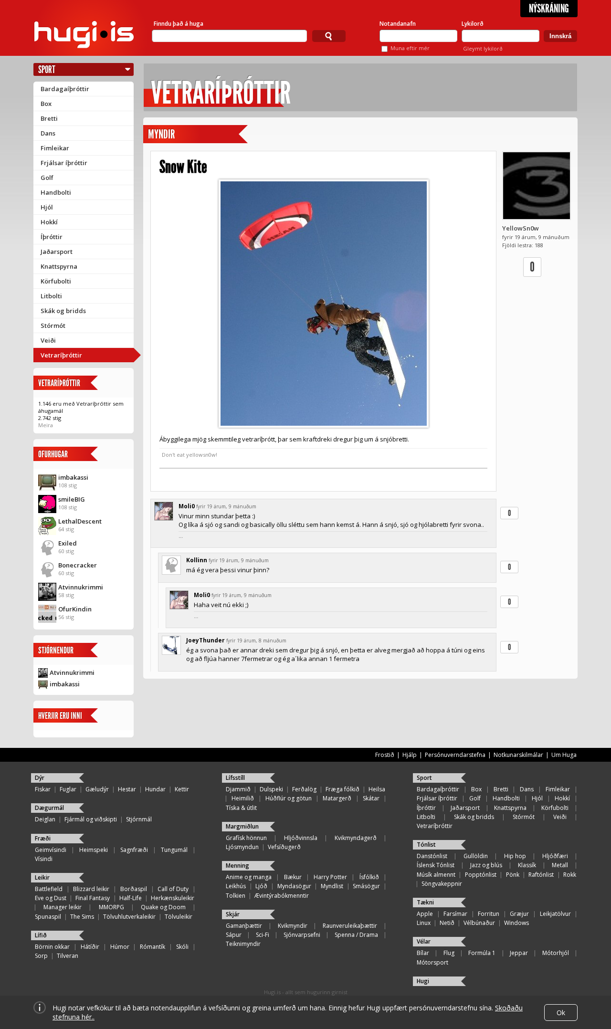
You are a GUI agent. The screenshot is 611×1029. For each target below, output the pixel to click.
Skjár (233, 914)
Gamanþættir (244, 926)
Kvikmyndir (292, 926)
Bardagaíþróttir (65, 88)
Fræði (43, 838)
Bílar (423, 953)
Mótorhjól (555, 953)
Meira (45, 425)
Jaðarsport (57, 251)
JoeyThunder (205, 640)
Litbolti (51, 296)
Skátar (371, 798)
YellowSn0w (520, 228)
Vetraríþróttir (61, 355)
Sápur (234, 935)
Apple (425, 914)
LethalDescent (80, 521)
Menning (237, 865)
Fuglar (68, 789)
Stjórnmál (139, 819)
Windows (516, 923)
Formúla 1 (481, 953)
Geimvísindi (50, 850)
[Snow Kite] (323, 303)
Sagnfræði (134, 850)
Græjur (519, 914)
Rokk (569, 875)
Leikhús (236, 886)
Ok (561, 1012)
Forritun (488, 914)
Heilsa (377, 789)
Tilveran (67, 956)
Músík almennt (436, 875)
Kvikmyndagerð (356, 838)
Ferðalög (304, 789)
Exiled (67, 543)
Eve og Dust (50, 898)
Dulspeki (271, 789)
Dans (48, 133)
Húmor (119, 947)
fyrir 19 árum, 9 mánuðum (226, 506)
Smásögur (366, 886)
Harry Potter (330, 877)
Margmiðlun (242, 826)
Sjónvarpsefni (302, 935)
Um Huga (564, 755)
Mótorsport (432, 962)
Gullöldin (476, 856)
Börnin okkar (52, 947)
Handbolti (56, 192)
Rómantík (152, 947)
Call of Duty (173, 889)
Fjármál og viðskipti (90, 819)
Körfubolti (56, 281)
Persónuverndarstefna (455, 755)
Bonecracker (77, 565)
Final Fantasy (92, 898)
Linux (424, 923)
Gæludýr (97, 789)
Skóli (182, 947)
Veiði (48, 340)
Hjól (47, 207)
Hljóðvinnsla (300, 838)
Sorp (41, 956)
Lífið (41, 935)
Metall (560, 865)
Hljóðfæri (555, 856)
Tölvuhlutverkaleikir (129, 917)
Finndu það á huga (178, 24)
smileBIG (71, 499)
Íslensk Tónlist (435, 865)
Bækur (293, 877)
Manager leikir (62, 907)
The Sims (82, 917)
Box (46, 103)
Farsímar (455, 914)
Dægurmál (49, 808)
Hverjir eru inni (60, 715)
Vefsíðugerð (284, 847)
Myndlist (332, 886)
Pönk (512, 875)
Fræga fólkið (342, 789)
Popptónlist (480, 875)
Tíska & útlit (241, 808)
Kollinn (196, 560)
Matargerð (337, 798)
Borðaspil (133, 889)
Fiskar (43, 789)
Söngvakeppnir (441, 884)
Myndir (161, 134)
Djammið (238, 789)
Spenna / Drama (356, 935)
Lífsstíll (235, 778)
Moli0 (187, 506)
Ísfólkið (369, 877)
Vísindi (44, 859)
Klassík (527, 865)
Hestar (127, 789)
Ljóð (261, 886)
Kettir (182, 789)
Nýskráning (549, 8)
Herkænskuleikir (172, 898)
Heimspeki (93, 850)
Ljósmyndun (242, 847)
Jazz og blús (486, 865)
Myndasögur (294, 886)
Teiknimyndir (243, 944)
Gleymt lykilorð (483, 48)
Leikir (42, 877)
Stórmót (53, 325)
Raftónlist (541, 875)
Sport (46, 69)
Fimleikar (55, 148)
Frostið (384, 755)
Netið (447, 923)
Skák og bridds (63, 310)
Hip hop (515, 856)
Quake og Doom (163, 907)
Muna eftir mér (410, 48)
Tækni (425, 902)
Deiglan (45, 819)
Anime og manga (249, 877)
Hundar (155, 789)
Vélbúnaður (479, 923)
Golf (47, 177)
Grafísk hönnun (246, 838)
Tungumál (174, 850)
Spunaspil (48, 917)
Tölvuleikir (178, 917)
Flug (448, 953)
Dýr (39, 778)
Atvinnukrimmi (80, 587)
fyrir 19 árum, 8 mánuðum (256, 640)
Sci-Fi (262, 935)
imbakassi (73, 477)
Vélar (424, 941)
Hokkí (49, 222)
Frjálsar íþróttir (64, 162)
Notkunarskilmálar (518, 755)
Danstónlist (432, 856)
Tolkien (235, 896)
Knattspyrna (59, 266)
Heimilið (243, 798)
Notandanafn (397, 24)
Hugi (423, 981)
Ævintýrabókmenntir (281, 896)
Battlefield (49, 889)
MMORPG (111, 907)
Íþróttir (52, 236)
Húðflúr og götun (288, 798)
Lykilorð (473, 24)
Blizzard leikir (91, 889)
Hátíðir (90, 947)
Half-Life (130, 898)
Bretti (49, 118)
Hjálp (409, 755)
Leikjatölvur (555, 914)
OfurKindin (75, 609)
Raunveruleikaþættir (350, 926)
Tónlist (426, 844)
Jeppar (519, 953)
